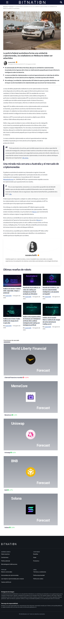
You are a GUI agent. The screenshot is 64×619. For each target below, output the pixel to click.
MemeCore (7, 415)
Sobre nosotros (5, 554)
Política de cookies (38, 578)
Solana (6, 527)
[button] (61, 2)
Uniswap (7, 453)
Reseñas (35, 554)
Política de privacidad (39, 575)
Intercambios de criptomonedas (9, 575)
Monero (34, 212)
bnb (5, 490)
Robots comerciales (6, 572)
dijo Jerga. (25, 158)
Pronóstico (36, 561)
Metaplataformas (8, 179)
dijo (10, 194)
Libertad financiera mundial (13, 377)
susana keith (31, 255)
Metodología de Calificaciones (9, 564)
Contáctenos (4, 557)
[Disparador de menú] (7, 2)
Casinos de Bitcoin (6, 582)
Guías (34, 557)
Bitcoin (39, 220)
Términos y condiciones (39, 572)
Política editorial (5, 561)
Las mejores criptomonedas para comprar (12, 578)
